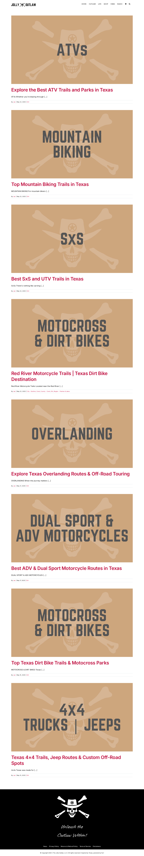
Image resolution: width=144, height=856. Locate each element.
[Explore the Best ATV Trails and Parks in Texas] (72, 49)
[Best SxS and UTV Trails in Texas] (72, 239)
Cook (38, 391)
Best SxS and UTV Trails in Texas (47, 279)
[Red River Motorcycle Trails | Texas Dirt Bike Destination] (72, 333)
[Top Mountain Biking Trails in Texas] (72, 144)
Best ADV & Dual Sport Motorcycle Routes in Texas (66, 568)
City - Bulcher (31, 391)
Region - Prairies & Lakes (62, 391)
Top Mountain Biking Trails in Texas (50, 184)
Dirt (28, 102)
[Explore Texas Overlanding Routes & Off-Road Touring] (72, 433)
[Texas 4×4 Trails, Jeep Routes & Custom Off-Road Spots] (72, 717)
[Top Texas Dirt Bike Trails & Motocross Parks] (72, 623)
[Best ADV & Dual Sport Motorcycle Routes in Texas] (72, 528)
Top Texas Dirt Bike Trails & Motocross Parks (60, 663)
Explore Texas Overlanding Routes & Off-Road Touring (70, 474)
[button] (129, 4)
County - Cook (45, 391)
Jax (14, 102)
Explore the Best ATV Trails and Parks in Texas (62, 90)
